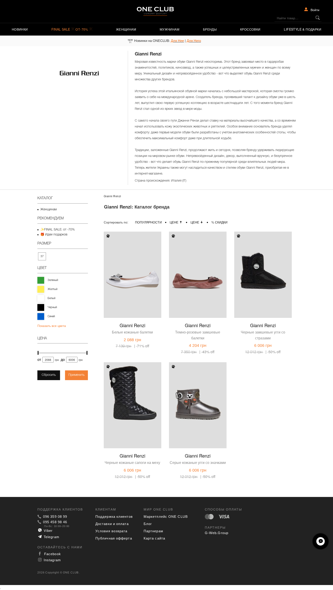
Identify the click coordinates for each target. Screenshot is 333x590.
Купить (146, 313)
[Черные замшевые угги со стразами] (263, 262)
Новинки (20, 29)
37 (42, 256)
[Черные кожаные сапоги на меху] (132, 392)
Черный (52, 307)
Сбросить (49, 375)
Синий (51, 316)
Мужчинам (169, 29)
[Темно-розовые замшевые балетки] (197, 262)
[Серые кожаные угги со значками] (197, 392)
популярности (148, 222)
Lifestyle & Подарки (302, 29)
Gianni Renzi (132, 325)
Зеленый (53, 280)
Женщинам (126, 29)
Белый (51, 298)
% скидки (219, 222)
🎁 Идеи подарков (53, 234)
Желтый (52, 289)
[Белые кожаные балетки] (132, 262)
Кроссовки (250, 29)
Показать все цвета (51, 325)
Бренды (210, 29)
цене (174, 222)
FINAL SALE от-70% (70, 29)
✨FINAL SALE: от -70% (57, 229)
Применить (76, 375)
